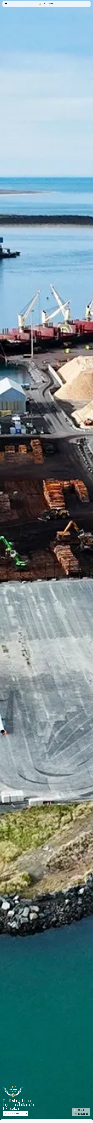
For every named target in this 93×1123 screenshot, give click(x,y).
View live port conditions (14, 1114)
